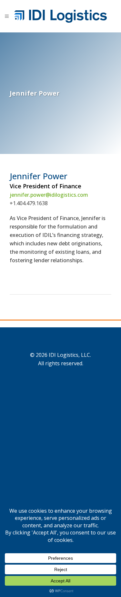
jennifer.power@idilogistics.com (49, 194)
